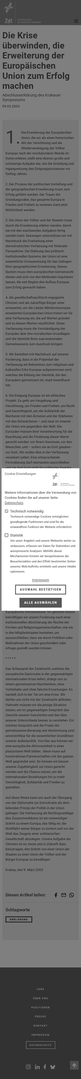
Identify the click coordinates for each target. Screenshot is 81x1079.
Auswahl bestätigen (40, 589)
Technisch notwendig (26, 511)
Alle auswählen (40, 602)
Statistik (16, 535)
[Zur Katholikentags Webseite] (63, 479)
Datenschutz (14, 503)
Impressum (40, 580)
